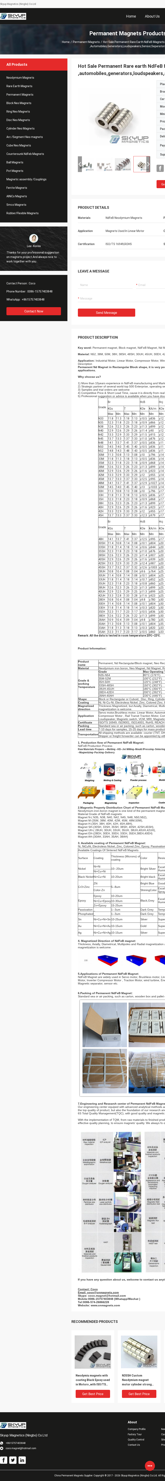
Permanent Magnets (86, 42)
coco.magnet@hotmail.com (107, 1295)
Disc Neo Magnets (18, 120)
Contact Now (33, 311)
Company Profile (136, 1429)
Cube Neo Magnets (18, 145)
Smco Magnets (16, 204)
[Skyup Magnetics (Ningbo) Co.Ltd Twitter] (12, 1460)
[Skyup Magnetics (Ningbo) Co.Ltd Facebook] (160, 168)
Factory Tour (135, 1434)
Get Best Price (92, 1394)
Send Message (106, 313)
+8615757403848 (33, 299)
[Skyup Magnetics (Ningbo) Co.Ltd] (13, 16)
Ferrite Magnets (16, 187)
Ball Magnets (14, 162)
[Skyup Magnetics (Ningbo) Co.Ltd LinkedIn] (22, 1460)
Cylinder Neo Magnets (20, 128)
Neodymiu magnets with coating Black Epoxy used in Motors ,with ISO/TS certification (93, 1380)
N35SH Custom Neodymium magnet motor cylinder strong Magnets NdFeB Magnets (139, 1380)
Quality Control (136, 1439)
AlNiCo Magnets (16, 196)
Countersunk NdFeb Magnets (25, 154)
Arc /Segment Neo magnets (24, 137)
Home (66, 42)
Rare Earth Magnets (19, 86)
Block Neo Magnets (18, 103)
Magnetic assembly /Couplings (26, 179)
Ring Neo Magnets (18, 111)
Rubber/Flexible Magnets (22, 213)
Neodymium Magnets (20, 77)
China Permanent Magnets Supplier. (74, 1475)
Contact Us (134, 1444)
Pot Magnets (14, 170)
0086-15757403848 (40, 291)
